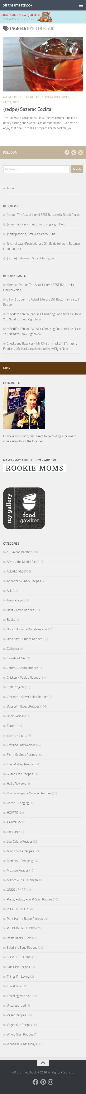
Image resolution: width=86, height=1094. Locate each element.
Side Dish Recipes (18, 967)
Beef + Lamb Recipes (20, 610)
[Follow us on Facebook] (67, 152)
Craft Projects (15, 687)
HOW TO (12, 812)
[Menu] (81, 5)
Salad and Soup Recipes (22, 948)
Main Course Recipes (20, 851)
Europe (11, 726)
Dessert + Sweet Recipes (23, 706)
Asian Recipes (16, 600)
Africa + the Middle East (22, 562)
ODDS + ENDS (16, 890)
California (13, 648)
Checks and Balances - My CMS (27, 343)
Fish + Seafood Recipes (22, 755)
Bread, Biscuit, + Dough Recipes (27, 629)
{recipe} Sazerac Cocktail (28, 109)
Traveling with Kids (19, 996)
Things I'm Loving (18, 976)
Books (11, 620)
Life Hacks (13, 832)
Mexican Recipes (18, 870)
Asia (9, 591)
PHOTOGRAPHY (17, 909)
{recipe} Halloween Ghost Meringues (30, 258)
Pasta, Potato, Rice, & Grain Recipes (29, 899)
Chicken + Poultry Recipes (23, 677)
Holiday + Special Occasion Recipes (29, 793)
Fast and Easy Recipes (21, 745)
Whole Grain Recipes (20, 1034)
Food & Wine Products (59, 97)
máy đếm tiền (16, 314)
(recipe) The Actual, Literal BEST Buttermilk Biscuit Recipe (43, 215)
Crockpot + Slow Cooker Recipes (27, 697)
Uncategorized (16, 1005)
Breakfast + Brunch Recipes (24, 639)
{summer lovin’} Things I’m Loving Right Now (36, 224)
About (11, 188)
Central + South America (22, 668)
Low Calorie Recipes (20, 841)
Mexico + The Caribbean (22, 880)
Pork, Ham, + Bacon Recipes (25, 919)
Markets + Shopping (20, 861)
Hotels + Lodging (18, 803)
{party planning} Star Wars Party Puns (31, 234)
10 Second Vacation (19, 552)
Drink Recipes (31, 97)
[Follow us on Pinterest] (73, 152)
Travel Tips (14, 986)
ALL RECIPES (11, 97)
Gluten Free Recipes (20, 774)
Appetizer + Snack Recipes (24, 581)
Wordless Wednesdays (22, 1044)
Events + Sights (17, 735)
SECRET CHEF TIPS (19, 957)
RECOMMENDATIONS (21, 928)
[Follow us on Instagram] (80, 152)
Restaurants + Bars (19, 938)
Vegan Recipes (16, 1015)
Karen (10, 285)
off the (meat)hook (17, 5)
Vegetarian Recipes (19, 1025)
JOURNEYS (14, 822)
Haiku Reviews (16, 784)
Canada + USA (16, 658)
